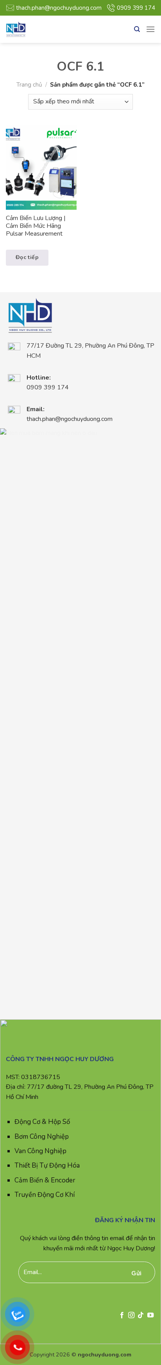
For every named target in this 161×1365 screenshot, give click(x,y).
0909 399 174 (136, 8)
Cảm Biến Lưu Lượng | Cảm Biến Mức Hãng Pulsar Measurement (36, 226)
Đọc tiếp (27, 257)
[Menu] (150, 29)
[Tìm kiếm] (137, 29)
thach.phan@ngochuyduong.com (59, 8)
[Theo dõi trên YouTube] (150, 1315)
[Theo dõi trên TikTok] (141, 1315)
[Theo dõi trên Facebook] (121, 1315)
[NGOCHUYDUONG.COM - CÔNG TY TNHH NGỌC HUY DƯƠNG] (35, 29)
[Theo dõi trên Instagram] (131, 1315)
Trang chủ (29, 85)
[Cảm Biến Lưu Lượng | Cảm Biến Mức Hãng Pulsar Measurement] (41, 167)
